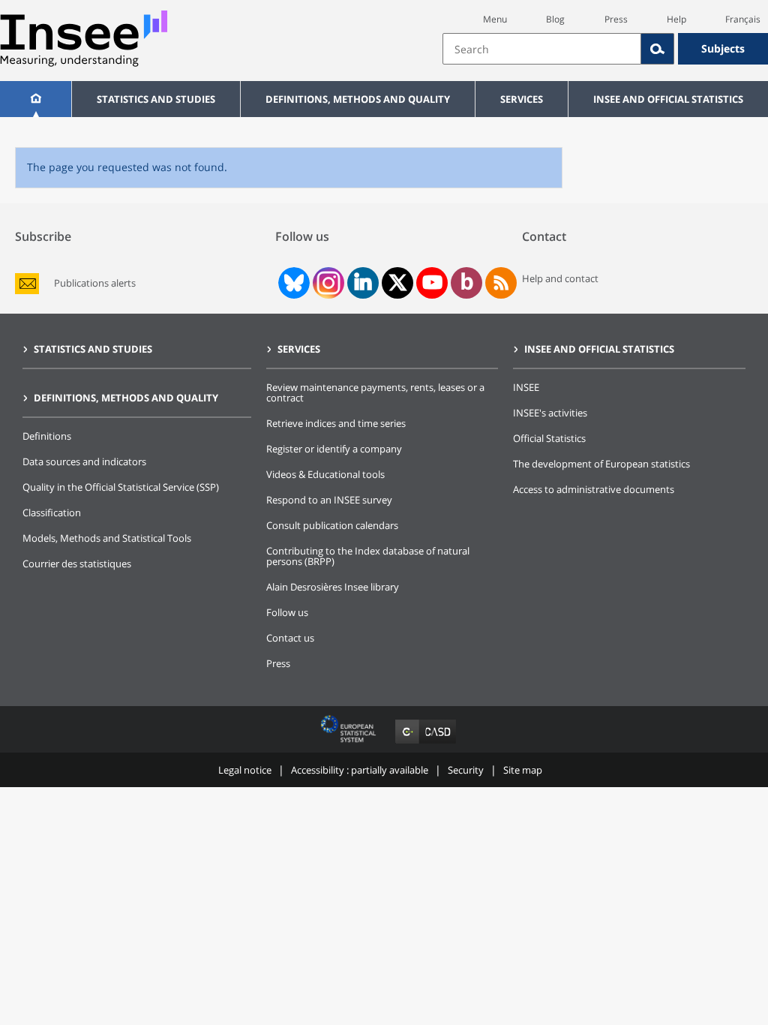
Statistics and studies (156, 99)
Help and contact (560, 278)
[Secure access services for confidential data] (425, 743)
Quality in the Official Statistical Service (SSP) (120, 487)
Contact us (290, 638)
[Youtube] (432, 283)
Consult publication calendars (332, 525)
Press (616, 19)
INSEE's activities (550, 412)
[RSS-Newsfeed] (501, 283)
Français (742, 19)
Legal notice (245, 770)
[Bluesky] (292, 283)
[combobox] (605, 49)
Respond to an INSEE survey (329, 499)
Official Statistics (549, 438)
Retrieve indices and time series (336, 423)
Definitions (46, 436)
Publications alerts (95, 283)
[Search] (657, 49)
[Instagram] (327, 283)
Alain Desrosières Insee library (332, 587)
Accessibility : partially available (359, 770)
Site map (522, 770)
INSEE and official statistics (668, 99)
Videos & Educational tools (325, 474)
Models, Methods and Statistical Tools (106, 538)
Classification (51, 512)
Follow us (287, 612)
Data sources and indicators (84, 461)
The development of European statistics (601, 463)
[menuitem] (35, 99)
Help (676, 19)
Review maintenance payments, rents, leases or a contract (375, 392)
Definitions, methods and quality (358, 99)
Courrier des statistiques (76, 563)
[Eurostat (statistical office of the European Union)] (350, 743)
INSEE (526, 387)
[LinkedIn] (363, 283)
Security (466, 770)
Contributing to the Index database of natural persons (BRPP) (368, 556)
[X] (397, 282)
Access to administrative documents (593, 489)
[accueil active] (36, 99)
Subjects (723, 48)
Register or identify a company (334, 448)
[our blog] (467, 283)
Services (521, 99)
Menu (495, 19)
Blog (555, 19)
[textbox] (541, 49)
